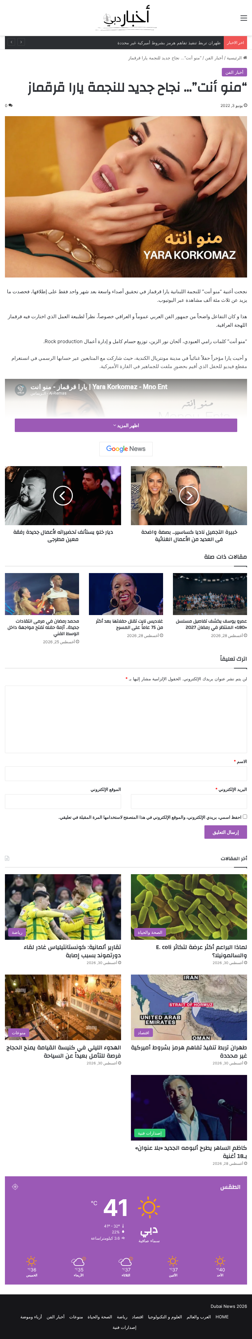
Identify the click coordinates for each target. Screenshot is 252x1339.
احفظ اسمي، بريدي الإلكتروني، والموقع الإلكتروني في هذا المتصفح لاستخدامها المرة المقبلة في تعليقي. (150, 817)
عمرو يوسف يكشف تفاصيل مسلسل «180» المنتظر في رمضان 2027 (211, 624)
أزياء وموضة (31, 1316)
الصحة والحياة (100, 1316)
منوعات (76, 1316)
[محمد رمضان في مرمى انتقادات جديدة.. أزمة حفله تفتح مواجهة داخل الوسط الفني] (42, 594)
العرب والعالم (199, 1316)
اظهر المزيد (127, 425)
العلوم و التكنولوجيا (165, 1316)
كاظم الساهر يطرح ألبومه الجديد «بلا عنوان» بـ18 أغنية (191, 1152)
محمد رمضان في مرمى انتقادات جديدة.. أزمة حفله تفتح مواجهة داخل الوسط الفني (43, 627)
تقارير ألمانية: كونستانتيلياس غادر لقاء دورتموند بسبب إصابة (72, 951)
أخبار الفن (214, 57)
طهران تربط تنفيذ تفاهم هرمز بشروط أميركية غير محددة (189, 1051)
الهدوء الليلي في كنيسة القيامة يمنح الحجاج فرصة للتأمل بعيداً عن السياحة (64, 1051)
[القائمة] (244, 20)
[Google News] (126, 449)
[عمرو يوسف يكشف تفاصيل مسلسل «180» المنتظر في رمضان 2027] (210, 594)
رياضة (122, 1316)
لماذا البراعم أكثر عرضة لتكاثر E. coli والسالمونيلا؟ (201, 951)
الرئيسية (235, 57)
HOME (222, 1316)
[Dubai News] (126, 18)
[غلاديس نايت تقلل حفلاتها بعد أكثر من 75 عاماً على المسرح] (126, 594)
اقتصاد (137, 1316)
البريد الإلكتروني (231, 789)
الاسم (240, 761)
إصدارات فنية (124, 1327)
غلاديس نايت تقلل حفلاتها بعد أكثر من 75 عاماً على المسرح (129, 624)
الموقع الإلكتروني (106, 789)
